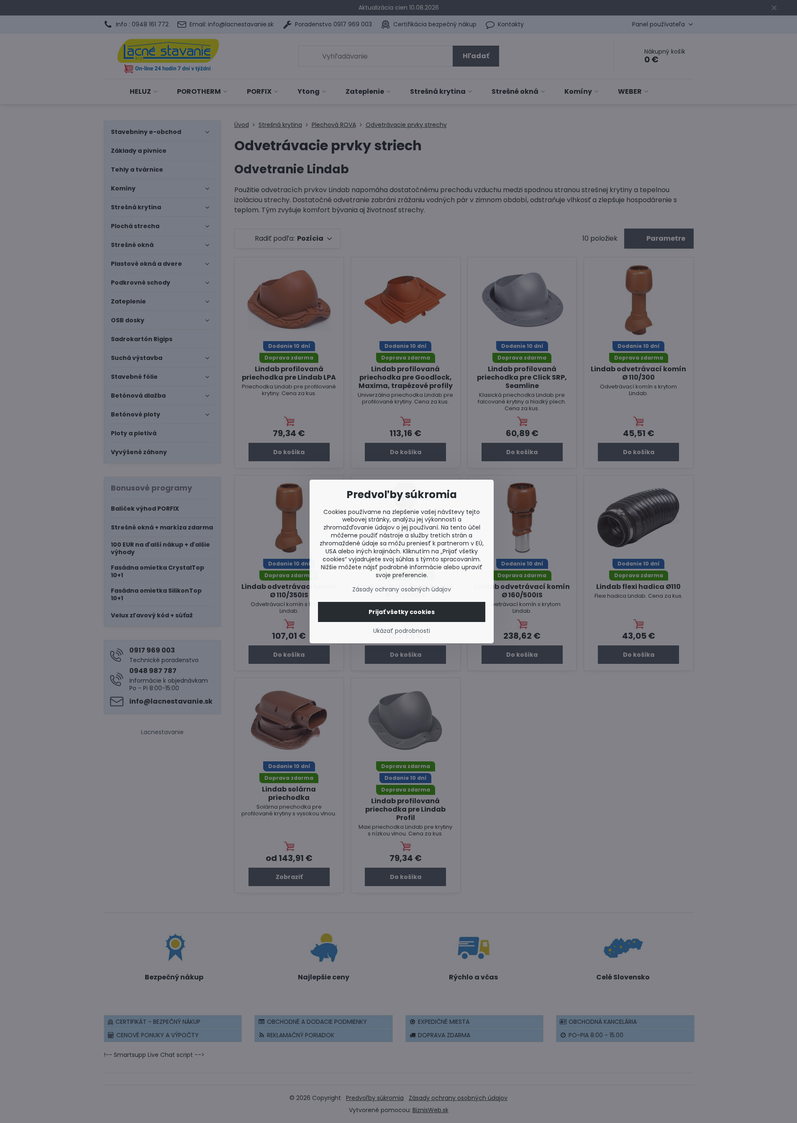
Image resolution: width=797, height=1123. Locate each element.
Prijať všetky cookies (402, 612)
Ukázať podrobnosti (401, 631)
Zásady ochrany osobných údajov (401, 589)
